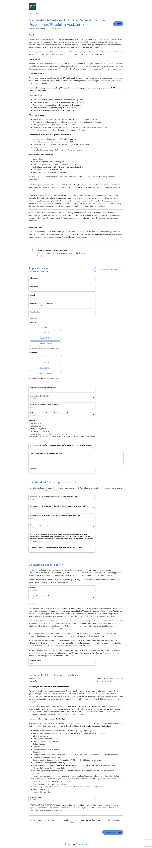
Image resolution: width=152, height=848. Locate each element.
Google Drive (45, 338)
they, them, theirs (38, 429)
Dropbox (45, 332)
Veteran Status (35, 661)
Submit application (113, 832)
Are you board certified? (39, 396)
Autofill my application (108, 269)
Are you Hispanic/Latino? (39, 596)
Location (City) (36, 312)
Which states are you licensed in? (43, 387)
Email (33, 295)
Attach (45, 327)
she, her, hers (36, 426)
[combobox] (30, 306)
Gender (33, 587)
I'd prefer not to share (40, 431)
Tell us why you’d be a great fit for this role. (46, 454)
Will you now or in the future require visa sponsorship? (50, 413)
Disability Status (36, 797)
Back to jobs (35, 13)
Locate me (33, 318)
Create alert (41, 256)
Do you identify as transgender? (41, 525)
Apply (118, 24)
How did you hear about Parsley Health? (45, 404)
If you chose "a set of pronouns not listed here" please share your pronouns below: (60, 445)
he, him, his (36, 423)
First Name (35, 278)
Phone (50, 303)
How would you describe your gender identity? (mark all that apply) (54, 497)
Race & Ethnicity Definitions (40, 604)
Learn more (76, 822)
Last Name (34, 287)
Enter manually (45, 344)
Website (33, 468)
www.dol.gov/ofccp (80, 714)
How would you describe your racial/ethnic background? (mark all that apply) (58, 506)
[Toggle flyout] (41, 305)
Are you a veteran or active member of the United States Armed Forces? (56, 548)
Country (33, 303)
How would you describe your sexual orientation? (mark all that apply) (55, 515)
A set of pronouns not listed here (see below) (49, 434)
